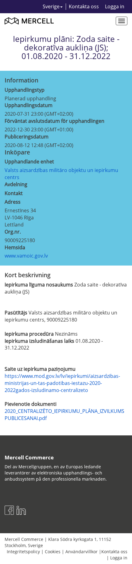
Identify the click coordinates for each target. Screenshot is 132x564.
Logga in (114, 6)
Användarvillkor (81, 551)
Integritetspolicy (23, 551)
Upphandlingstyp (25, 89)
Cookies (52, 551)
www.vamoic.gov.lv (26, 255)
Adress (13, 201)
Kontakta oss (84, 6)
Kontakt (14, 193)
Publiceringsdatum (27, 136)
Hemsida (15, 247)
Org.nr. (13, 231)
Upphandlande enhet (29, 161)
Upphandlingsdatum (28, 105)
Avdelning (16, 184)
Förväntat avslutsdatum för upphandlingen (54, 121)
